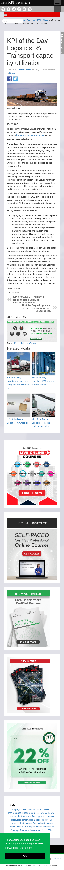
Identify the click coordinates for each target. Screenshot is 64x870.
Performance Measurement (21, 812)
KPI (14, 343)
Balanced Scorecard (43, 819)
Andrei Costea (24, 69)
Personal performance (43, 823)
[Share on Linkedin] (20, 78)
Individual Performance (21, 823)
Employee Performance (23, 809)
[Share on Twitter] (15, 78)
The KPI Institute (44, 809)
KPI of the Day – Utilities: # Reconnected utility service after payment (28, 300)
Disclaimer (57, 858)
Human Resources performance (32, 818)
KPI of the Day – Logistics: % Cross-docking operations (41, 422)
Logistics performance (28, 343)
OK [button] (25, 856)
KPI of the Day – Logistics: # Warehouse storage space (43, 381)
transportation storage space (30, 135)
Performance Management (32, 816)
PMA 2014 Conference (30, 830)
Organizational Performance (41, 826)
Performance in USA (18, 826)
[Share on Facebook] (9, 78)
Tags (11, 804)
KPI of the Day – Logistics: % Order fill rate (17, 422)
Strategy (15, 830)
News (12, 73)
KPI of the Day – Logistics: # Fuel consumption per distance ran (35, 308)
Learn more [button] (25, 848)
